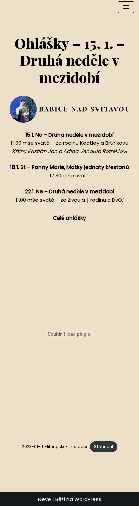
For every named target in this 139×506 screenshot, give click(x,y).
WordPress (87, 499)
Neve (44, 499)
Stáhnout (103, 447)
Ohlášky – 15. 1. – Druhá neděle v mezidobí (69, 60)
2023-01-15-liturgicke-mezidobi (54, 447)
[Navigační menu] (126, 7)
